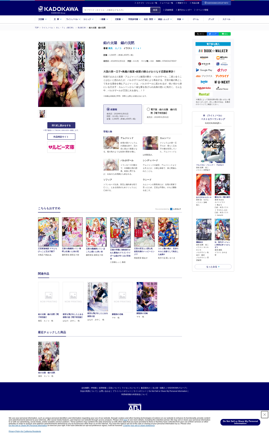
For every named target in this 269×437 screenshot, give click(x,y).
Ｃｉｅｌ (137, 48)
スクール (226, 19)
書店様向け (145, 388)
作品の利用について (88, 391)
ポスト (202, 34)
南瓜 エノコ (114, 48)
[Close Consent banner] (264, 414)
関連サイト (182, 3)
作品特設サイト (61, 137)
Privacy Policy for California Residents (25, 431)
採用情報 (102, 388)
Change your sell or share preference (139, 425)
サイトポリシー (139, 391)
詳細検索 (169, 10)
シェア (214, 34)
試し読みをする (63, 125)
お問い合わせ (104, 391)
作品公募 (195, 3)
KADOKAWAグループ (177, 388)
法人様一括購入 (158, 388)
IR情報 (94, 388)
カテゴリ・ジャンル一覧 (147, 3)
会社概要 (85, 388)
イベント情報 (202, 10)
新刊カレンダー (185, 10)
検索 (155, 10)
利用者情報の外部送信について (134, 394)
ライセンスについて (130, 388)
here (125, 420)
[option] (50, 302)
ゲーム (196, 19)
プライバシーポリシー (122, 391)
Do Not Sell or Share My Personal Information (168, 391)
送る (226, 34)
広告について (114, 388)
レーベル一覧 (167, 3)
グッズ (211, 19)
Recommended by (162, 209)
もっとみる (211, 266)
